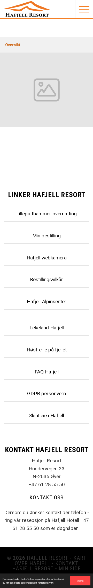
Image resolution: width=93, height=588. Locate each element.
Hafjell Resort (47, 558)
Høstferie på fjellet (47, 350)
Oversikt (12, 44)
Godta (80, 580)
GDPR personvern (46, 393)
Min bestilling (46, 236)
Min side (70, 568)
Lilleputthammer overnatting (46, 214)
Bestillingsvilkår (46, 279)
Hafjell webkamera (47, 258)
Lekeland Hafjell (46, 328)
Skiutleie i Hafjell (46, 416)
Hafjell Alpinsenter (46, 301)
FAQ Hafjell (47, 372)
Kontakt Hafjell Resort (45, 566)
